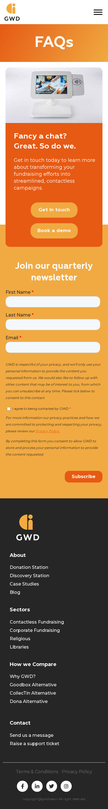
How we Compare (33, 664)
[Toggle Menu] (98, 12)
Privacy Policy (77, 771)
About (18, 555)
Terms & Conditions (37, 771)
